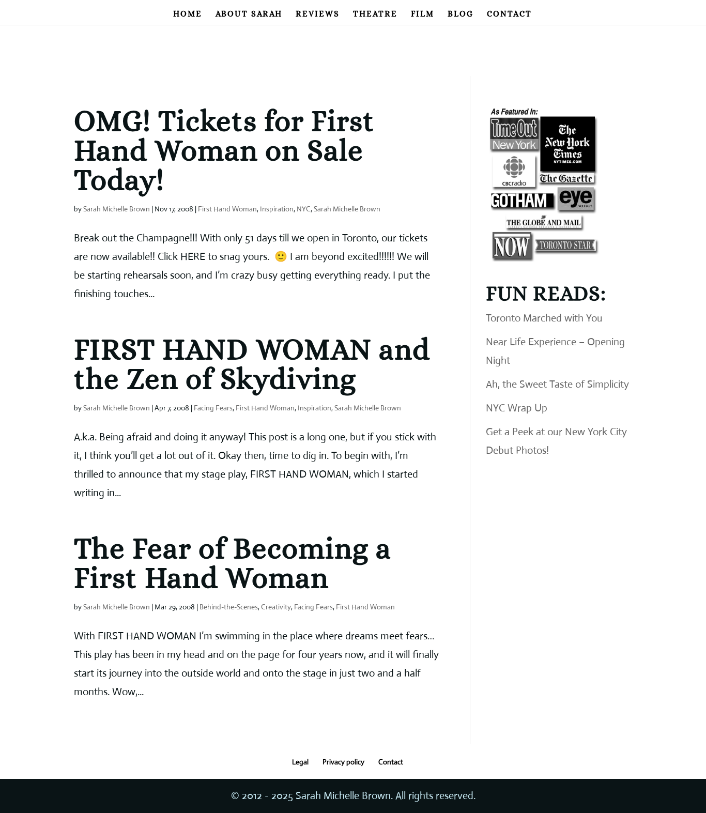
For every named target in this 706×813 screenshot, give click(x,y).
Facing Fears (213, 407)
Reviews (318, 14)
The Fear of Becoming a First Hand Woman (232, 562)
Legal (300, 761)
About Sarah (249, 14)
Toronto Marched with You (544, 318)
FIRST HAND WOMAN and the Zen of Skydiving (252, 363)
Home (187, 14)
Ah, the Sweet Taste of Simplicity (557, 384)
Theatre (375, 14)
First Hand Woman (227, 208)
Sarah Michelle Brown (116, 208)
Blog (460, 14)
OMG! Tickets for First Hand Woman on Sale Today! (224, 150)
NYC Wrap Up (516, 408)
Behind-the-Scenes (228, 606)
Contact (509, 14)
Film (422, 14)
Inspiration (277, 208)
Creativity (276, 606)
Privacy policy (343, 761)
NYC (304, 208)
